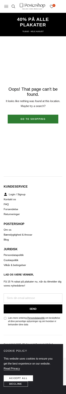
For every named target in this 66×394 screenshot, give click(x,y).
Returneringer (12, 214)
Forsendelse (11, 209)
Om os (7, 229)
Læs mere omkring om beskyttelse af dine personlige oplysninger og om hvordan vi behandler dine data (34, 321)
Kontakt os (10, 199)
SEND (33, 308)
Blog (6, 239)
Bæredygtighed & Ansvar (18, 234)
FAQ (6, 204)
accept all (18, 378)
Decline (15, 384)
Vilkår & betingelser (15, 265)
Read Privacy (12, 368)
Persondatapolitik (14, 255)
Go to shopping (33, 119)
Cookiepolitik (11, 260)
